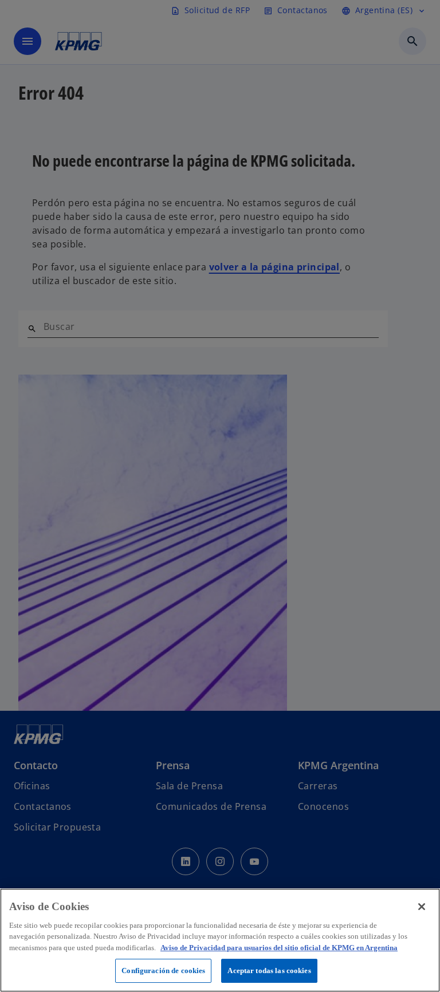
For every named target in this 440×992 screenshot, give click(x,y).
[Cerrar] (421, 906)
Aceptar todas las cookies (269, 970)
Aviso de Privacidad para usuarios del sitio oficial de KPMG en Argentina (279, 947)
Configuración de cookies (163, 970)
